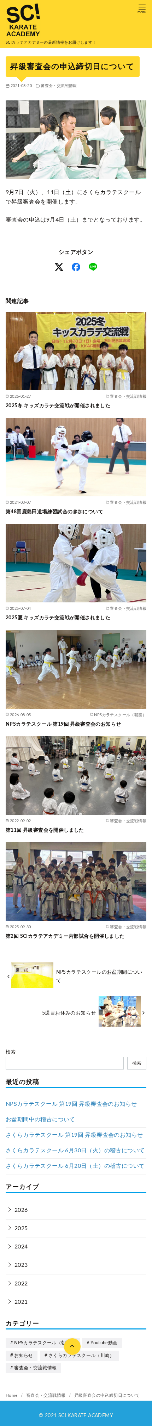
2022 (21, 1283)
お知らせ (23, 1355)
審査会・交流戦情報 (59, 86)
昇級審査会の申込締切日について (107, 1395)
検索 (11, 1052)
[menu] (142, 8)
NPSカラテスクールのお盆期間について (99, 976)
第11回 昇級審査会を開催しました (45, 830)
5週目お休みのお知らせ (69, 1013)
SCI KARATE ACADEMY (85, 1415)
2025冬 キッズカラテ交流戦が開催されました (58, 405)
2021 (21, 1302)
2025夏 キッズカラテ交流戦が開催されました (58, 617)
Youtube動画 (103, 1343)
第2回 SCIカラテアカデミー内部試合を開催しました (65, 936)
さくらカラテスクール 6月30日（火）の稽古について (75, 1150)
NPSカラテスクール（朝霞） (44, 1343)
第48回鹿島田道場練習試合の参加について (54, 511)
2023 (21, 1265)
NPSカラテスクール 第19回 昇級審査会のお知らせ (63, 724)
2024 (21, 1247)
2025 (21, 1228)
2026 (21, 1210)
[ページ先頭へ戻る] (72, 1346)
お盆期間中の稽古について (40, 1119)
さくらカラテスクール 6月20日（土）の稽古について (75, 1166)
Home (12, 1395)
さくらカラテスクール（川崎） (81, 1355)
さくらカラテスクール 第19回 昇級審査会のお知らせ (74, 1135)
